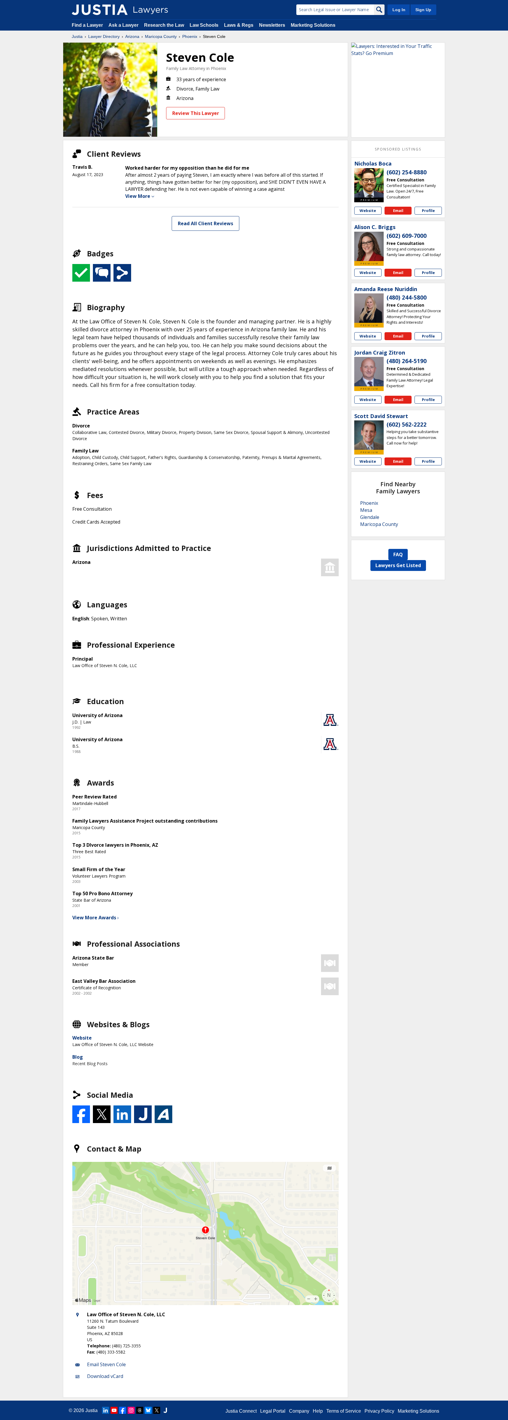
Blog (77, 1057)
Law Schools (204, 25)
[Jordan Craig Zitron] (369, 371)
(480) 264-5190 (407, 361)
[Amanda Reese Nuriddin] (369, 308)
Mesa (366, 510)
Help (318, 1411)
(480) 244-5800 (407, 297)
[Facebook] (122, 1410)
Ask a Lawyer (124, 25)
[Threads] (139, 1410)
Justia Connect (241, 1411)
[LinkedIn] (105, 1410)
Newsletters (272, 25)
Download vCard (105, 1376)
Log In (398, 9)
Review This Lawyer (195, 113)
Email (398, 210)
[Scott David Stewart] (369, 435)
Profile (428, 210)
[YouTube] (114, 1410)
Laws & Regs (238, 25)
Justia (77, 36)
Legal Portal (272, 1411)
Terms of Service (343, 1411)
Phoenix (189, 36)
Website (82, 1038)
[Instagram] (131, 1410)
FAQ (398, 554)
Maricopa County (161, 36)
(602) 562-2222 (407, 424)
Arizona (132, 36)
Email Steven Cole (106, 1364)
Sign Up (423, 9)
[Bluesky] (148, 1410)
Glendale (369, 517)
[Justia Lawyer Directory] (100, 9)
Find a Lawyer (87, 25)
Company (299, 1411)
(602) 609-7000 (407, 236)
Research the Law (164, 25)
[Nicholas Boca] (369, 183)
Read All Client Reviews (205, 223)
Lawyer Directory (104, 36)
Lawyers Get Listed (398, 565)
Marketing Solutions (313, 25)
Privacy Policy (379, 1411)
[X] (156, 1410)
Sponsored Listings (398, 149)
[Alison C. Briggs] (369, 246)
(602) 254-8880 (407, 172)
